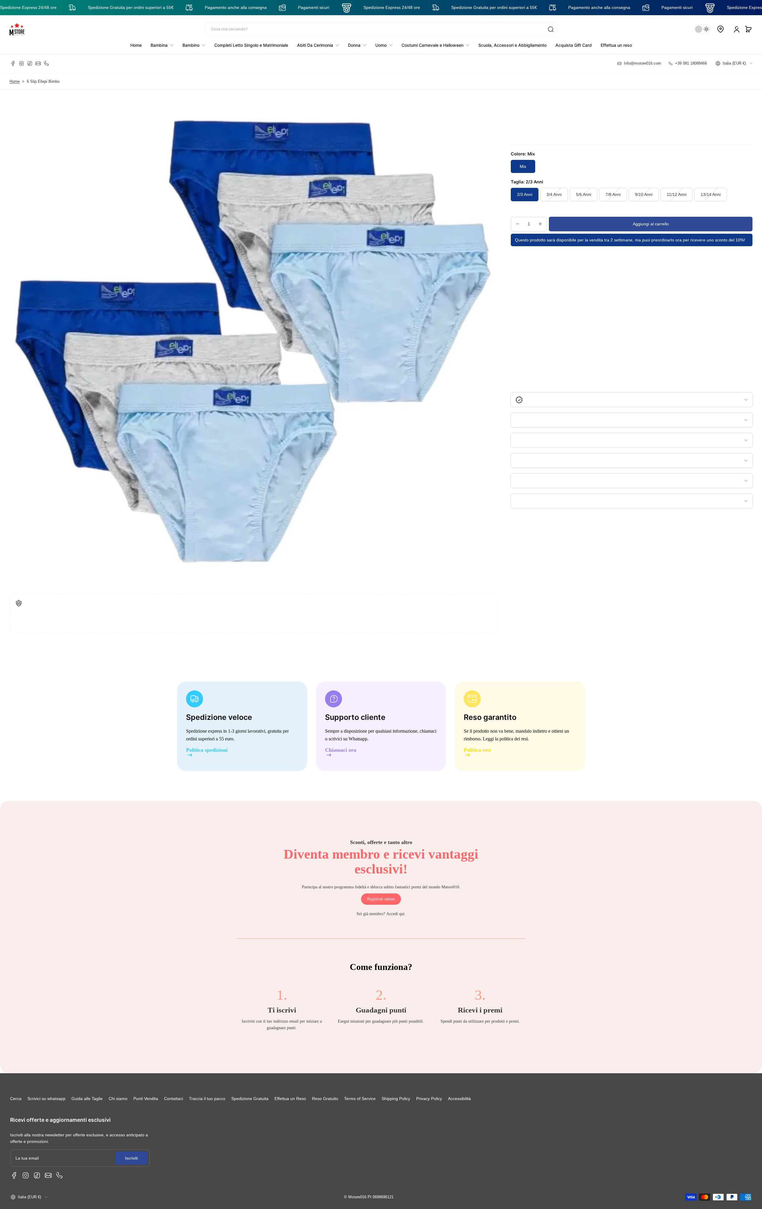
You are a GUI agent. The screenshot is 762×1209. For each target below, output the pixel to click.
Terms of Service (360, 1098)
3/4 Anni (554, 194)
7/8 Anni (613, 194)
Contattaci (173, 1098)
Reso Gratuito (325, 1098)
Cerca (15, 1098)
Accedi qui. (396, 914)
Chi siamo (118, 1098)
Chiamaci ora (340, 750)
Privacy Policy (429, 1098)
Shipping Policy (396, 1098)
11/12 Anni (676, 194)
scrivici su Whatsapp (348, 738)
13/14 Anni (711, 194)
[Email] (38, 63)
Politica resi (477, 750)
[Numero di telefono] (46, 63)
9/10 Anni (643, 194)
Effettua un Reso (290, 1098)
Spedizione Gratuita (249, 1098)
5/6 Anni (583, 194)
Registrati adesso (381, 899)
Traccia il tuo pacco (207, 1098)
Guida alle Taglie (87, 1098)
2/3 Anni (524, 194)
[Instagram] (21, 63)
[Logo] (17, 29)
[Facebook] (13, 63)
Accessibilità (459, 1098)
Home (15, 81)
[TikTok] (29, 63)
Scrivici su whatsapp (46, 1098)
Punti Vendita (145, 1098)
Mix (523, 166)
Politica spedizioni (207, 750)
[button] (748, 29)
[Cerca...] (550, 29)
